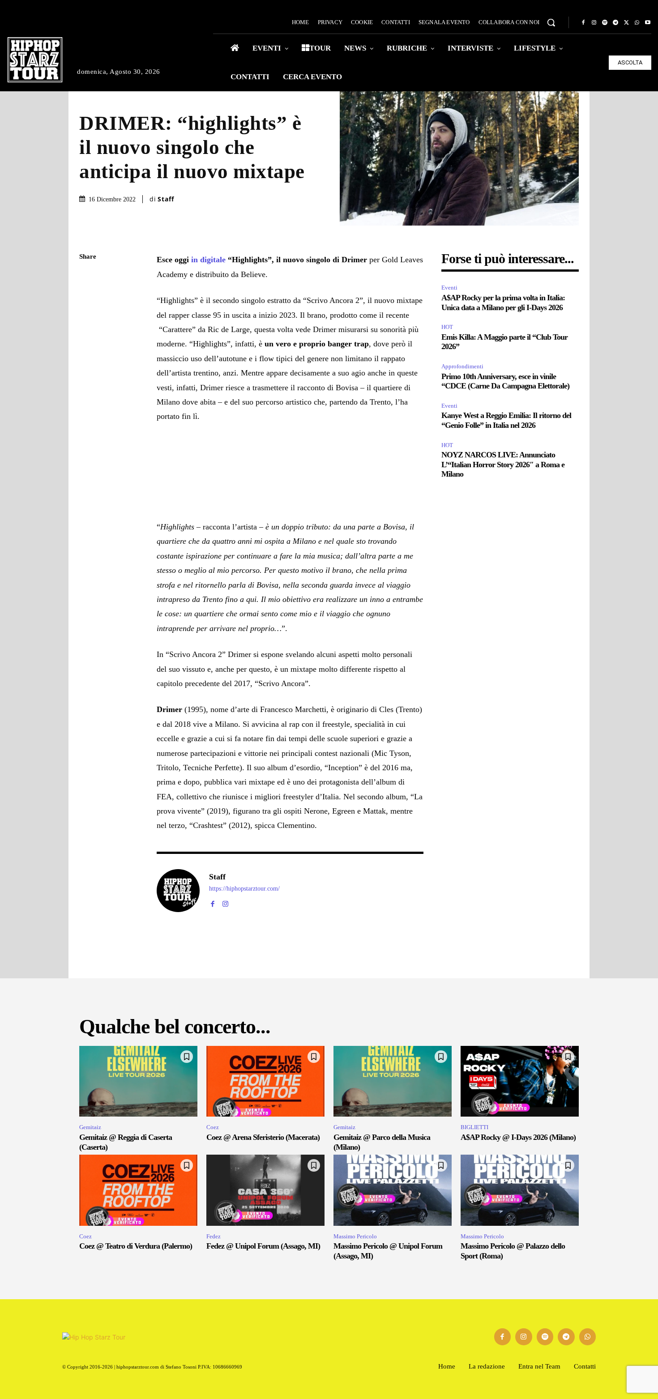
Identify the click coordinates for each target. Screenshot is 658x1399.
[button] (551, 22)
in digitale (209, 259)
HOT (447, 327)
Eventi (449, 287)
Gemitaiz (90, 1127)
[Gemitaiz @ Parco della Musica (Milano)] (392, 1081)
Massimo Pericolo (355, 1236)
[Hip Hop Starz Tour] (35, 59)
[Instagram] (594, 22)
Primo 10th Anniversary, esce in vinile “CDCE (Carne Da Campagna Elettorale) (505, 381)
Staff (166, 199)
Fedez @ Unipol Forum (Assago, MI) (263, 1245)
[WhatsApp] (637, 22)
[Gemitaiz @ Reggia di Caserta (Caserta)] (138, 1081)
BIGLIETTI (474, 1127)
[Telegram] (615, 22)
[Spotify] (604, 22)
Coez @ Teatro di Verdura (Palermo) (135, 1245)
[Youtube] (647, 22)
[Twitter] (626, 22)
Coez (212, 1127)
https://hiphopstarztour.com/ (244, 888)
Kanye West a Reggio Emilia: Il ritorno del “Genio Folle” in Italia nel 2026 (506, 420)
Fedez (213, 1236)
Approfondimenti (462, 366)
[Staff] (178, 890)
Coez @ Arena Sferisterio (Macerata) (263, 1137)
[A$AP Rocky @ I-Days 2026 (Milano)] (520, 1081)
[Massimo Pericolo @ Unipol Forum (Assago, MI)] (392, 1190)
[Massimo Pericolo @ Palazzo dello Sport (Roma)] (520, 1190)
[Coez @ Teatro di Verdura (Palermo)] (138, 1190)
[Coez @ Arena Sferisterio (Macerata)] (265, 1081)
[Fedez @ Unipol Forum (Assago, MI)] (265, 1190)
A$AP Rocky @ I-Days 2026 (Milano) (518, 1137)
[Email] (88, 362)
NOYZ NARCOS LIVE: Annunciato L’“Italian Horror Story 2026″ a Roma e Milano (502, 464)
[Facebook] (583, 22)
